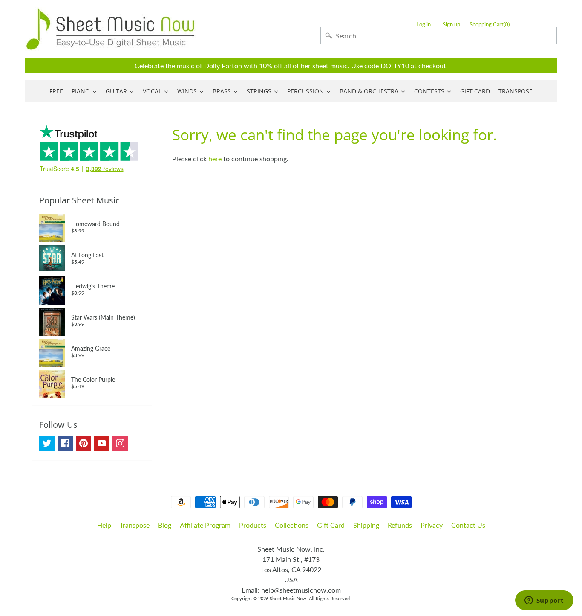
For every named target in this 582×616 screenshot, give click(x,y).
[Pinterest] (83, 443)
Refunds (400, 525)
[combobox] (438, 35)
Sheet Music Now (288, 598)
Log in (423, 24)
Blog (164, 525)
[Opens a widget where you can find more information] (544, 601)
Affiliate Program (205, 525)
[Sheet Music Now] (110, 29)
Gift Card (331, 525)
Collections (291, 525)
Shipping (366, 525)
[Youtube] (101, 443)
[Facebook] (65, 443)
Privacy (432, 525)
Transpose (135, 525)
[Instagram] (120, 443)
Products (252, 525)
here (215, 158)
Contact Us (468, 525)
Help (104, 525)
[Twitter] (47, 443)
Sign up (451, 24)
